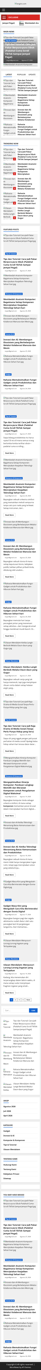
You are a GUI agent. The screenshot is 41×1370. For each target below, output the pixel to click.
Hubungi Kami (10, 1165)
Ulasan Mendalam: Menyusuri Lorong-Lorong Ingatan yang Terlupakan (20, 950)
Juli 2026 (7, 1111)
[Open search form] (37, 10)
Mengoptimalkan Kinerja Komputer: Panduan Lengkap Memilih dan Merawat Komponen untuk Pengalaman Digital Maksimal (20, 767)
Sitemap (7, 1178)
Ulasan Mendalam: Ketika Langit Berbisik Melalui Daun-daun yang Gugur (9, 213)
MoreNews (14, 1367)
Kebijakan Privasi (11, 1174)
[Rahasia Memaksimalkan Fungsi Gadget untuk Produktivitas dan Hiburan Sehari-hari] (20, 366)
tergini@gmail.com (12, 60)
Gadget (8, 374)
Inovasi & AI (10, 334)
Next (28, 1000)
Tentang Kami (9, 1169)
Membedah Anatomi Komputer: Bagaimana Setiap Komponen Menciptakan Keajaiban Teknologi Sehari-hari (9, 100)
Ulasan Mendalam (12, 661)
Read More (10, 453)
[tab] (9, 75)
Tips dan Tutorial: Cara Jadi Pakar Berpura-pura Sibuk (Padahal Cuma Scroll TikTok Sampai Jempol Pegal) (9, 85)
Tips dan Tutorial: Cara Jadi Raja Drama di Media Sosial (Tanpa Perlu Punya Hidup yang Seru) (20, 711)
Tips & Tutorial (11, 40)
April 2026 (7, 1115)
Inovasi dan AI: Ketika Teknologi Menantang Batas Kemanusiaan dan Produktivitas (20, 832)
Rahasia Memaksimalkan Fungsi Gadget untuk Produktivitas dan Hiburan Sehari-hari (9, 129)
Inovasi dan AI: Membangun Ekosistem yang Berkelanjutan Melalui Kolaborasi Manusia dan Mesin (9, 114)
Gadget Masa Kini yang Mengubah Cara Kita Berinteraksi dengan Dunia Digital (20, 891)
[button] (3, 10)
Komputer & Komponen (14, 294)
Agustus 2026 (9, 1106)
